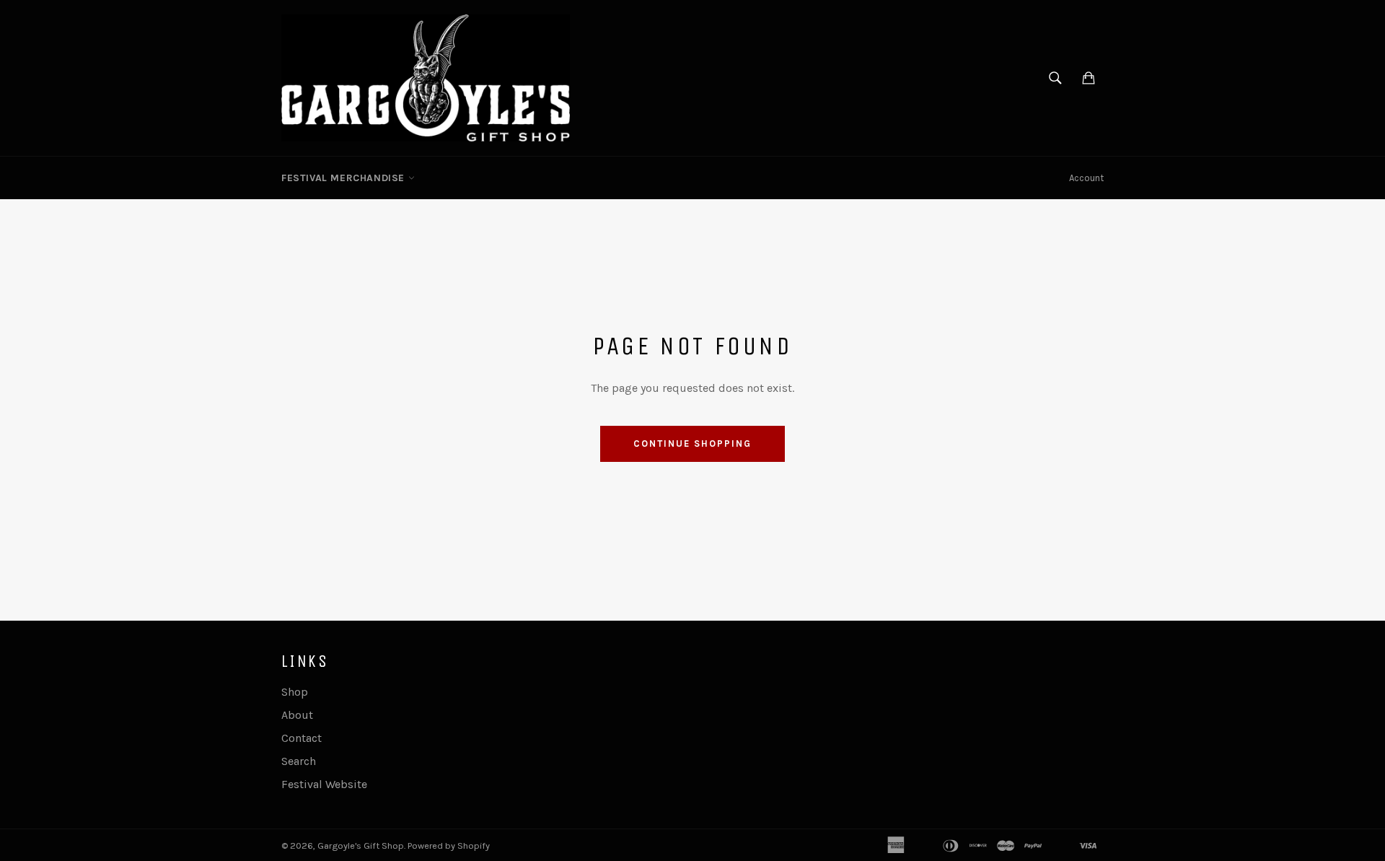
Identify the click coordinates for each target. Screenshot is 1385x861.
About (297, 715)
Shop (294, 692)
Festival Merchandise (344, 178)
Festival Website (324, 784)
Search (298, 761)
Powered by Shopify (449, 845)
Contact (301, 738)
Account (1086, 177)
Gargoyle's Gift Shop (360, 845)
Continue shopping (692, 443)
